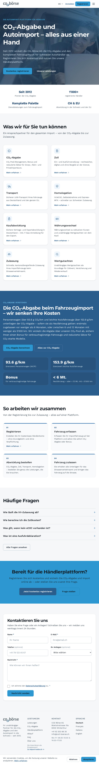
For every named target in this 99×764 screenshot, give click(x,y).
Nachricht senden (20, 693)
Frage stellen (68, 591)
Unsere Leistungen (46, 71)
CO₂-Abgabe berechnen (18, 348)
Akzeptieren (88, 759)
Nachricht (12, 660)
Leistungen (32, 723)
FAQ (29, 737)
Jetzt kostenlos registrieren (37, 591)
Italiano (79, 730)
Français (79, 726)
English (79, 734)
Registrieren (82, 4)
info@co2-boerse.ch (60, 734)
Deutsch (79, 723)
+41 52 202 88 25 (59, 732)
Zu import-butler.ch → (35, 749)
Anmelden (69, 4)
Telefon (15, 647)
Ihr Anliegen (60, 647)
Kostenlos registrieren (17, 71)
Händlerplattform (35, 730)
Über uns (31, 741)
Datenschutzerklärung (35, 686)
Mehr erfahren (12, 446)
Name (10, 634)
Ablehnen (73, 759)
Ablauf (30, 734)
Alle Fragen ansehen (16, 547)
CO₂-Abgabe (32, 726)
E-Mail (54, 634)
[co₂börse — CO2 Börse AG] (11, 4)
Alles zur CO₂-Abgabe (48, 348)
